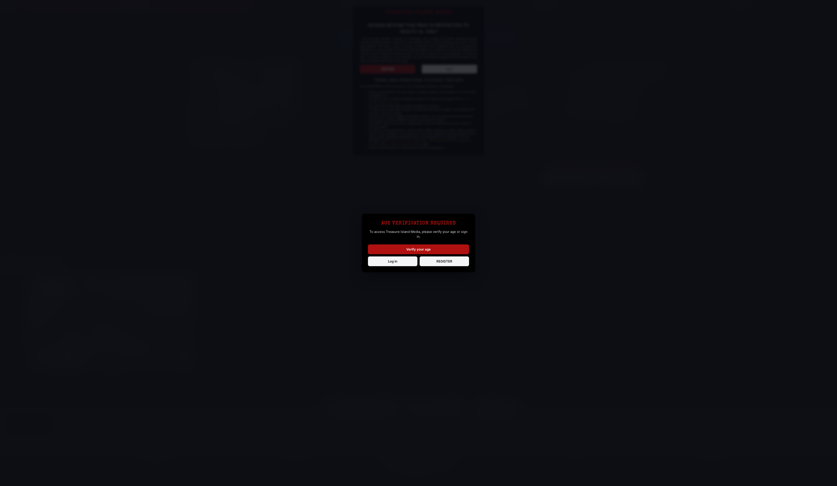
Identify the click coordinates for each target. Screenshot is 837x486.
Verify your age (418, 249)
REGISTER (444, 261)
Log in (392, 261)
